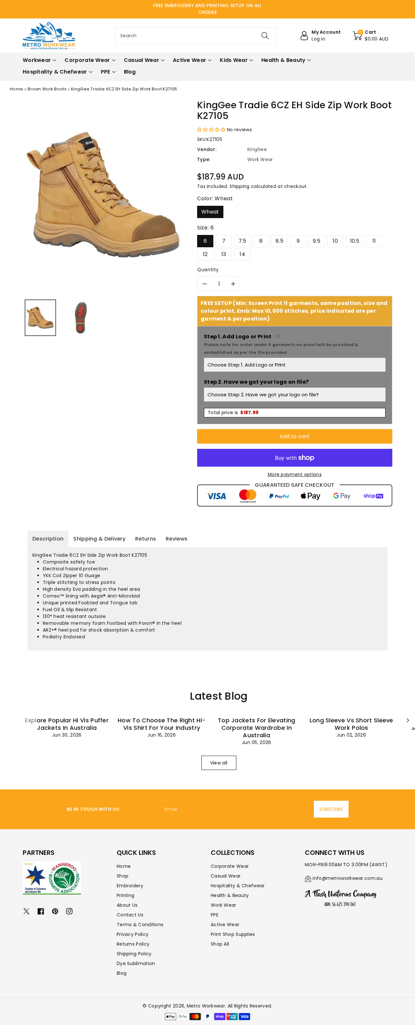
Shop (122, 876)
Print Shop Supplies (233, 934)
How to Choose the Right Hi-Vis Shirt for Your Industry (162, 724)
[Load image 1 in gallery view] (40, 317)
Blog (121, 973)
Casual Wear (226, 876)
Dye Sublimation (136, 963)
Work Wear (223, 905)
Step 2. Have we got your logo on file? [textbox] (256, 382)
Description (48, 538)
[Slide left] (30, 720)
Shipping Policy (134, 953)
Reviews (176, 538)
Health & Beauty (230, 895)
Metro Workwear (206, 1006)
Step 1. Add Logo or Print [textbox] (294, 344)
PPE (215, 915)
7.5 (242, 241)
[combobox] (196, 36)
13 (223, 254)
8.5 (279, 241)
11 (374, 241)
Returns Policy (133, 944)
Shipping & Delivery (99, 538)
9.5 (316, 241)
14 (242, 254)
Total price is (233, 412)
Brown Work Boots (47, 89)
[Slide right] (408, 720)
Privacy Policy (132, 934)
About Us (127, 905)
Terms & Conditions (140, 924)
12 (205, 254)
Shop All (220, 944)
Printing (125, 895)
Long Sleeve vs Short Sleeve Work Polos (351, 724)
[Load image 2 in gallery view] (81, 317)
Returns (145, 538)
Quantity (208, 269)
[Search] (265, 36)
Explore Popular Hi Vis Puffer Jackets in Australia (67, 724)
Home (16, 89)
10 (335, 241)
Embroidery (130, 885)
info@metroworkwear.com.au (348, 878)
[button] (370, 36)
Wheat (210, 211)
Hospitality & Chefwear (238, 885)
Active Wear (225, 924)
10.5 (355, 241)
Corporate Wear (230, 866)
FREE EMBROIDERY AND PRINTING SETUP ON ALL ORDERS (207, 9)
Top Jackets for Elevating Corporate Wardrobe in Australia (256, 727)
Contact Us (130, 915)
